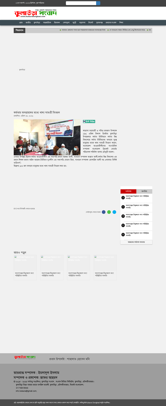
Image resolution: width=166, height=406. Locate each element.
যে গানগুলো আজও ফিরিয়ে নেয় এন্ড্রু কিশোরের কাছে (121, 30)
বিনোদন (57, 22)
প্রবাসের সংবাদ (111, 22)
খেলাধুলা (66, 22)
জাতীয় (28, 22)
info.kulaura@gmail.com (26, 391)
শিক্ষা (121, 22)
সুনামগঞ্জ (99, 22)
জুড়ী (74, 22)
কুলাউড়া (37, 22)
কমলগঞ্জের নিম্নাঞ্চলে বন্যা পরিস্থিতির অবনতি (24, 274)
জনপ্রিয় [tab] (144, 191)
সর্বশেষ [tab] (128, 191)
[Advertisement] (73, 50)
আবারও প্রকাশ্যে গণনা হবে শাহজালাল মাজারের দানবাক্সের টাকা (78, 30)
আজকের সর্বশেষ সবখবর (136, 242)
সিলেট (90, 22)
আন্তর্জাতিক (47, 22)
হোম (21, 22)
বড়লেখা (82, 22)
